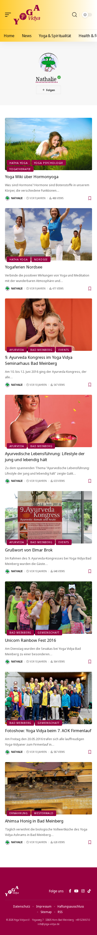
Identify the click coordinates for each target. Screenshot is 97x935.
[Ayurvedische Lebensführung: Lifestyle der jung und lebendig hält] (48, 421)
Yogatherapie (20, 169)
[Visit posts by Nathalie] (7, 198)
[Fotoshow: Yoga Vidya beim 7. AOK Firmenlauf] (48, 698)
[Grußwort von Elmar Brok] (48, 517)
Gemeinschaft (48, 632)
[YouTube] (76, 891)
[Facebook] (70, 891)
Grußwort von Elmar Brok (28, 550)
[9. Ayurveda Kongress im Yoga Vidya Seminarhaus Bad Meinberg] (48, 324)
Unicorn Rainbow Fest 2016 (30, 640)
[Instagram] (83, 891)
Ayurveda (16, 350)
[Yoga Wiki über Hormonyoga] (48, 144)
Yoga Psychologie (48, 163)
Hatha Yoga (18, 163)
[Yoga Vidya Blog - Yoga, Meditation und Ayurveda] (26, 14)
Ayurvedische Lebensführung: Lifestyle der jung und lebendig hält (45, 456)
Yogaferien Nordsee (23, 267)
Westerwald (43, 813)
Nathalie (17, 198)
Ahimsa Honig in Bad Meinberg (34, 821)
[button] (9, 14)
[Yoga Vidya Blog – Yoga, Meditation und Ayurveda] (12, 891)
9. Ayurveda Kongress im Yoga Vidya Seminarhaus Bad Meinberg (38, 360)
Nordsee (41, 259)
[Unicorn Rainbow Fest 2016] (48, 607)
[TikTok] (89, 891)
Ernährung (18, 813)
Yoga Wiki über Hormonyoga (31, 176)
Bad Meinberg (41, 350)
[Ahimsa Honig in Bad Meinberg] (48, 788)
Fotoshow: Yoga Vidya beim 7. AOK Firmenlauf (48, 730)
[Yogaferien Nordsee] (48, 234)
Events (63, 350)
